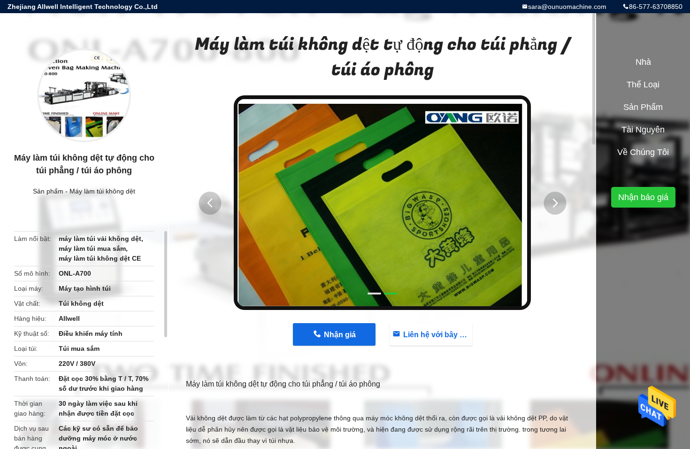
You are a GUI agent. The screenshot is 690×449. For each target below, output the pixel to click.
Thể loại (643, 84)
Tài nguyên (643, 129)
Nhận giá (340, 335)
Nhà (643, 62)
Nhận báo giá (643, 197)
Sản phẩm (48, 191)
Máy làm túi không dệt (102, 191)
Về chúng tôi (643, 152)
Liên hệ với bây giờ (437, 335)
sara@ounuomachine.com (567, 6)
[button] (210, 203)
